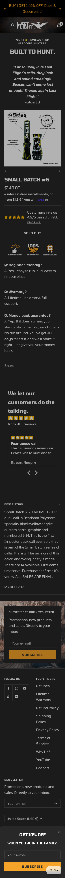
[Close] (59, 832)
